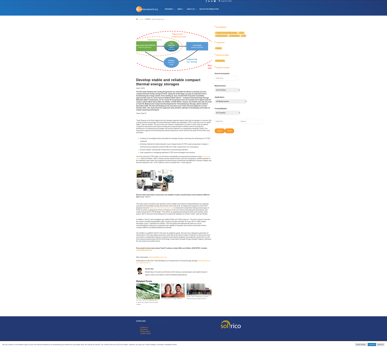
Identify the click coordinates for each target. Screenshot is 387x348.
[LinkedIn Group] (209, 1)
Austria (219, 48)
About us (190, 9)
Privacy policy (145, 331)
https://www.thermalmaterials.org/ (161, 208)
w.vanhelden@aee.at (144, 250)
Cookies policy (145, 333)
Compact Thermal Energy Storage (226, 32)
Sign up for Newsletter (209, 9)
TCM (243, 35)
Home (141, 19)
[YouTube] (215, 1)
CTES (241, 32)
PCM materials (234, 35)
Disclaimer (144, 329)
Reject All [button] (380, 344)
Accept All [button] (372, 344)
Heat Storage (220, 60)
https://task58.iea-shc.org (158, 257)
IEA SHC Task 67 (222, 35)
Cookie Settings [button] (360, 344)
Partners (168, 9)
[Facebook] (206, 1)
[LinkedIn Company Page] (211, 1)
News (179, 9)
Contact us (144, 327)
